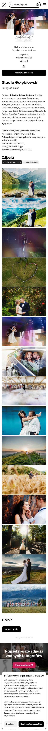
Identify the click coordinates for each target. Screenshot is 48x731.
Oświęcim (6, 107)
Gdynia (37, 117)
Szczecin (23, 117)
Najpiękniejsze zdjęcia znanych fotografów (24, 653)
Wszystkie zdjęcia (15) (12, 162)
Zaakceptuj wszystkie (31, 724)
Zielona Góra (22, 120)
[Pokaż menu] (44, 4)
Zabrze (23, 107)
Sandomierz (7, 101)
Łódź (9, 104)
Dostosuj (10, 724)
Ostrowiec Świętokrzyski (28, 98)
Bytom (30, 107)
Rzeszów (16, 104)
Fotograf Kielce (10, 88)
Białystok (33, 120)
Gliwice (38, 104)
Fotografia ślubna (30, 162)
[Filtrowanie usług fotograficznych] (38, 5)
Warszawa (22, 114)
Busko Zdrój (18, 111)
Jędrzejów (28, 111)
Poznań (40, 114)
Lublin (34, 101)
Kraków (5, 98)
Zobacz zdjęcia (23, 665)
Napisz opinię (11, 629)
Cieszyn (15, 107)
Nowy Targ (39, 107)
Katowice (32, 114)
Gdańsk (14, 117)
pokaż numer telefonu (25, 50)
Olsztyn (12, 120)
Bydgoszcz (7, 123)
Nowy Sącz (7, 111)
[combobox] (25, 5)
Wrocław (6, 117)
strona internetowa (25, 47)
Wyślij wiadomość (24, 72)
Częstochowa (27, 104)
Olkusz (37, 111)
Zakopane (26, 101)
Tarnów (38, 95)
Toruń (30, 117)
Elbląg (40, 120)
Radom (12, 98)
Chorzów (13, 114)
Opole (5, 120)
